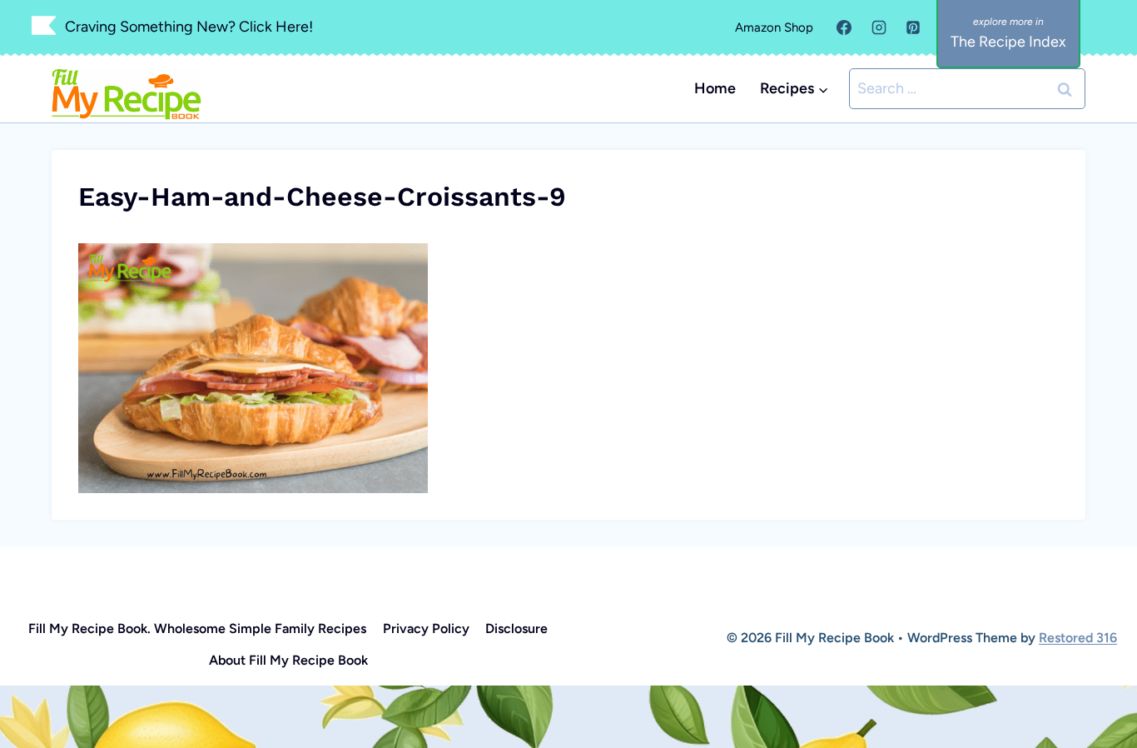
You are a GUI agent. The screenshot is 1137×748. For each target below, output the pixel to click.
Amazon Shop (774, 27)
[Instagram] (879, 27)
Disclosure (516, 628)
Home (715, 88)
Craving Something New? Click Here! (189, 26)
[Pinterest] (913, 27)
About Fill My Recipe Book (288, 660)
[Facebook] (844, 27)
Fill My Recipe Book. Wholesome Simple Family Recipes (197, 628)
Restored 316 (1078, 638)
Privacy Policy (426, 628)
